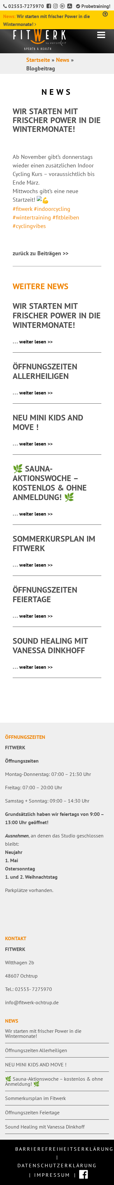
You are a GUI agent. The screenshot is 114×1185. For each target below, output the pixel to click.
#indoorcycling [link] (52, 208)
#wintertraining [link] (32, 217)
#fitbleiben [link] (66, 217)
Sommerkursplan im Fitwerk (35, 1098)
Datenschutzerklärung (57, 1165)
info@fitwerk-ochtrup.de (32, 1002)
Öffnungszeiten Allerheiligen (36, 1050)
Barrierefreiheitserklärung (64, 1149)
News (62, 59)
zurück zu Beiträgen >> (40, 253)
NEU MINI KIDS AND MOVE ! (35, 1064)
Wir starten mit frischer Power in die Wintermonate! (43, 1033)
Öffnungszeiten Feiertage (32, 1112)
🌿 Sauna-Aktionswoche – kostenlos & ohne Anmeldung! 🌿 (54, 1081)
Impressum (52, 1175)
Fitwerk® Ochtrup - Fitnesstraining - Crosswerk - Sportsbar (50, 37)
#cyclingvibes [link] (29, 226)
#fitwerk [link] (22, 208)
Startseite (38, 59)
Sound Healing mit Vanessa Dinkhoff (45, 1126)
